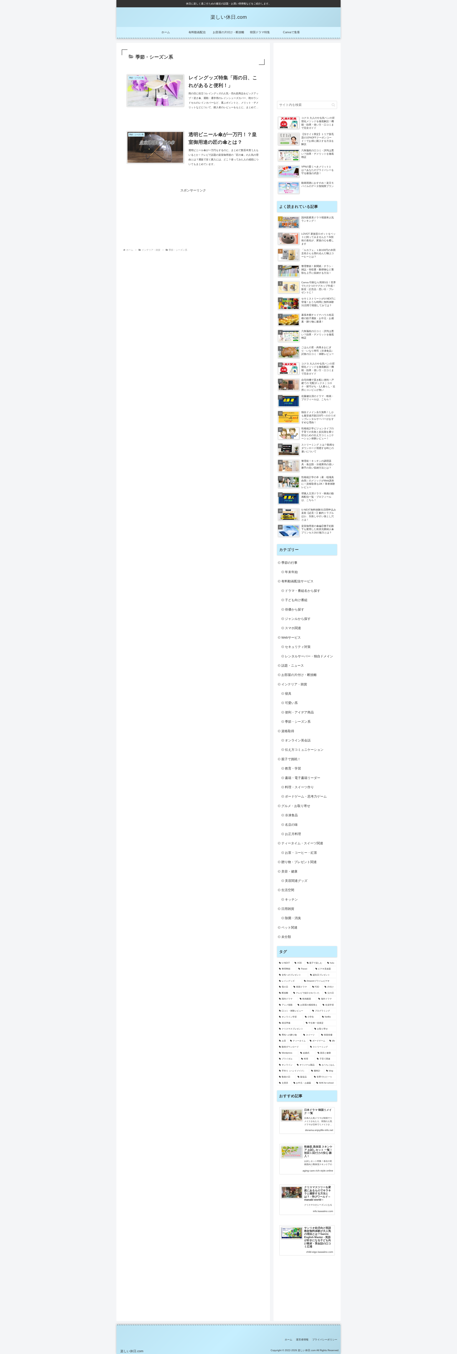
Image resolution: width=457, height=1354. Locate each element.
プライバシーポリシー (324, 1339)
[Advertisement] (193, 218)
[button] (333, 105)
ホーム (288, 1339)
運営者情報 (302, 1339)
